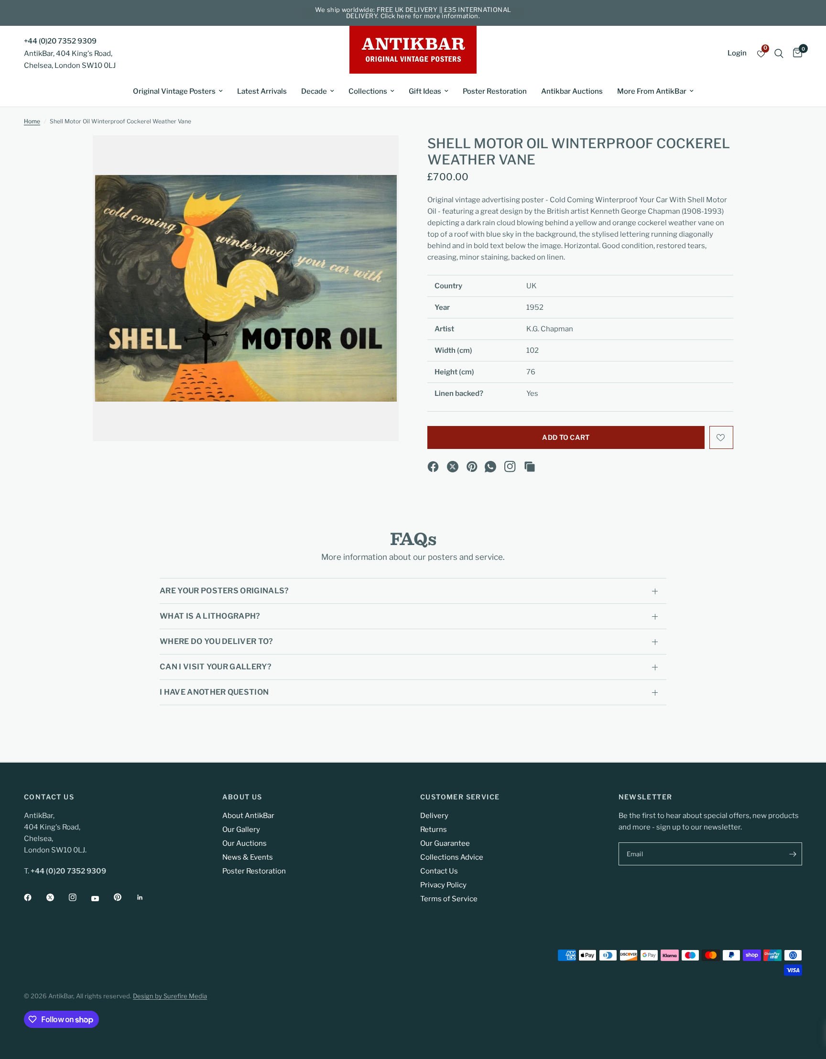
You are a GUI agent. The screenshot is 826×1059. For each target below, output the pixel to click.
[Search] (779, 53)
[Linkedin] (146, 897)
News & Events (247, 857)
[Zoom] (379, 155)
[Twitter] (56, 897)
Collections (367, 91)
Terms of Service (449, 899)
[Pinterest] (472, 466)
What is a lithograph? (210, 616)
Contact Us (439, 871)
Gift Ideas (425, 91)
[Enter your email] (792, 853)
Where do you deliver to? (216, 641)
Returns (433, 829)
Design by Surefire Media (170, 996)
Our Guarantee (445, 843)
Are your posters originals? (224, 590)
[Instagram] (510, 466)
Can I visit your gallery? (216, 666)
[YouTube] (101, 898)
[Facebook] (433, 466)
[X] (452, 466)
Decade (314, 91)
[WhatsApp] (490, 466)
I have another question (214, 692)
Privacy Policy (443, 885)
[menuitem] (178, 91)
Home (32, 121)
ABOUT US (242, 797)
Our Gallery (241, 829)
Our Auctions (244, 843)
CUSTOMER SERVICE (460, 797)
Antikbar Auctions (572, 91)
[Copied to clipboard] (529, 466)
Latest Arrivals (262, 91)
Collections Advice (451, 857)
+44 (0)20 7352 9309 (60, 41)
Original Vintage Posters (174, 91)
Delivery (434, 815)
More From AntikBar (651, 91)
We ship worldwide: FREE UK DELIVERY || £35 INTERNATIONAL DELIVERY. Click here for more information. (413, 13)
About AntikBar (248, 815)
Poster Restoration (495, 91)
